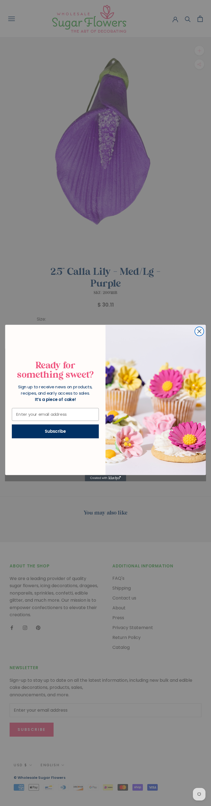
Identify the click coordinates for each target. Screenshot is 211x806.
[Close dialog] (199, 331)
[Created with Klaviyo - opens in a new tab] (105, 478)
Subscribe (55, 431)
